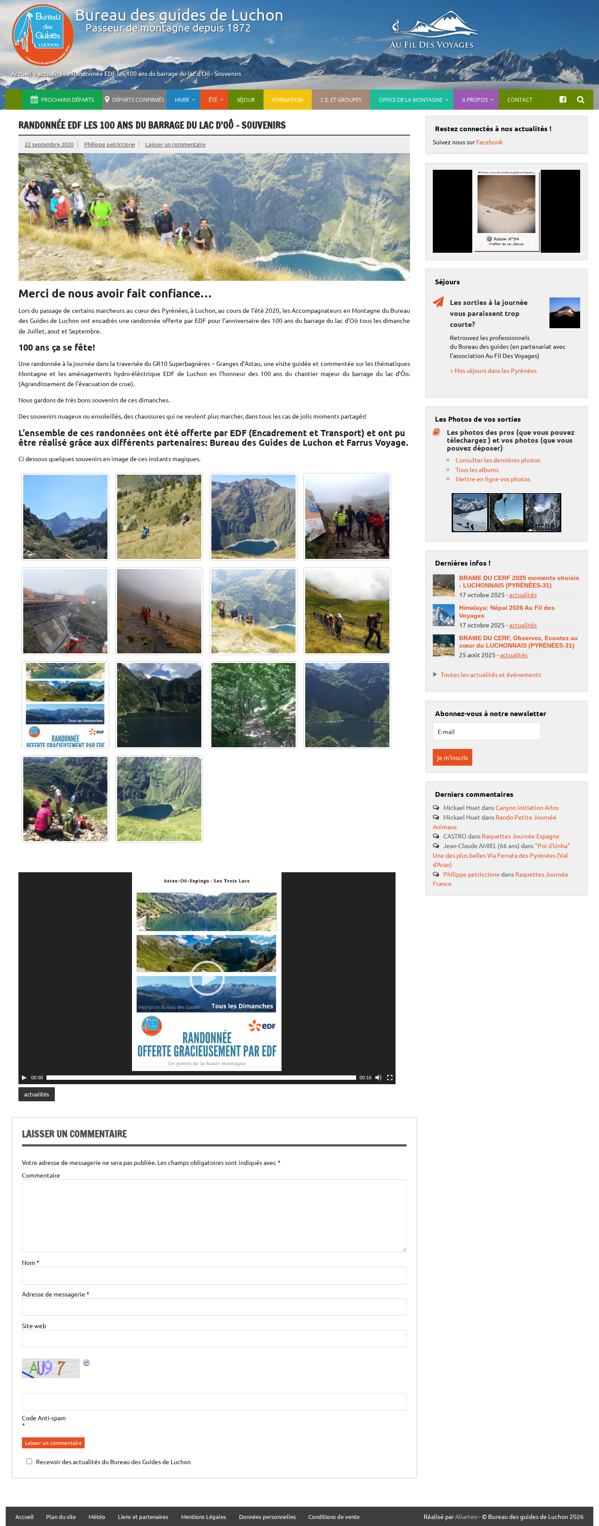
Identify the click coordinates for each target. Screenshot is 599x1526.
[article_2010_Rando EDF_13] (159, 517)
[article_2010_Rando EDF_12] (253, 517)
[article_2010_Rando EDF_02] (253, 611)
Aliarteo (466, 1516)
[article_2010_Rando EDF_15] (159, 799)
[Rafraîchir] (87, 1364)
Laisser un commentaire (175, 144)
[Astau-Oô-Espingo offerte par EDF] (65, 705)
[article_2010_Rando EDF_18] (253, 705)
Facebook (489, 142)
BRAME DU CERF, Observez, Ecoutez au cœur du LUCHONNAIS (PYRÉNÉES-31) (518, 641)
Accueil (21, 73)
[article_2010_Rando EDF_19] (159, 705)
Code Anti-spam (44, 1418)
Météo (97, 1517)
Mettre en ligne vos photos (493, 479)
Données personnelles (267, 1517)
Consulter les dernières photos (498, 460)
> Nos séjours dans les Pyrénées (493, 370)
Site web (34, 1325)
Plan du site (61, 1517)
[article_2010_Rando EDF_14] (65, 517)
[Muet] (378, 1077)
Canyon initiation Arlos (527, 807)
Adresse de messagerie (55, 1294)
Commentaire (41, 1175)
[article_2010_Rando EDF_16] (65, 799)
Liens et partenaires (143, 1517)
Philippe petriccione (109, 144)
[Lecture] (24, 1077)
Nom (30, 1262)
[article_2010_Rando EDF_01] (347, 611)
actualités (51, 73)
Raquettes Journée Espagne (521, 836)
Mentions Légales (203, 1517)
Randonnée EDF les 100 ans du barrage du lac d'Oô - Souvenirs (156, 73)
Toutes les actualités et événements (491, 674)
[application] (207, 978)
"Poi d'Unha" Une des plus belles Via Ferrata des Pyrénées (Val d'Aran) (501, 855)
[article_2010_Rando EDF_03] (159, 611)
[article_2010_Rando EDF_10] (347, 517)
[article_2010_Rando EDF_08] (65, 611)
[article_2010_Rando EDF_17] (347, 705)
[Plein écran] (389, 1077)
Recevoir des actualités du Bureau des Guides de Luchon (113, 1461)
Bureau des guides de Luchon (179, 14)
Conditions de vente (334, 1517)
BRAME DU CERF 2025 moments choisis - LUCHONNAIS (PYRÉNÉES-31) (519, 581)
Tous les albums (477, 469)
